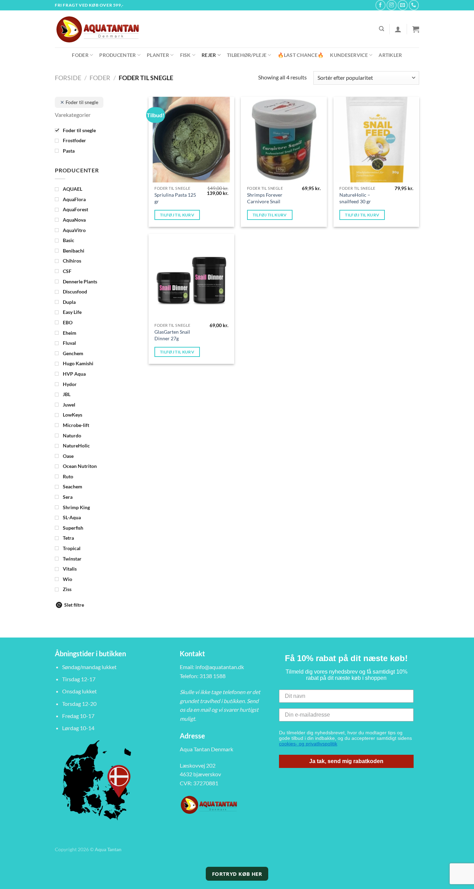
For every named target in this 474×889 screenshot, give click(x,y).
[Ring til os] (414, 5)
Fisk (185, 55)
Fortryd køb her (237, 873)
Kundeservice (348, 55)
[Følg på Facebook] (380, 5)
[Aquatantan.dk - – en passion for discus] (102, 29)
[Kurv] (415, 29)
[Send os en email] (403, 5)
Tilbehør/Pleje (246, 55)
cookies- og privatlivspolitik (308, 743)
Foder (80, 55)
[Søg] (381, 28)
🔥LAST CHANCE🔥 (301, 55)
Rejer (209, 55)
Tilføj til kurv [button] (177, 215)
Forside (68, 78)
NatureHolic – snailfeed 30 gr (355, 198)
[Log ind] (398, 29)
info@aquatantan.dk (219, 667)
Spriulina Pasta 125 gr (175, 198)
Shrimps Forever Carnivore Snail (264, 198)
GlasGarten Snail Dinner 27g (172, 335)
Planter (158, 55)
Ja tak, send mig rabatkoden (346, 761)
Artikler (390, 55)
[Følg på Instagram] (392, 5)
